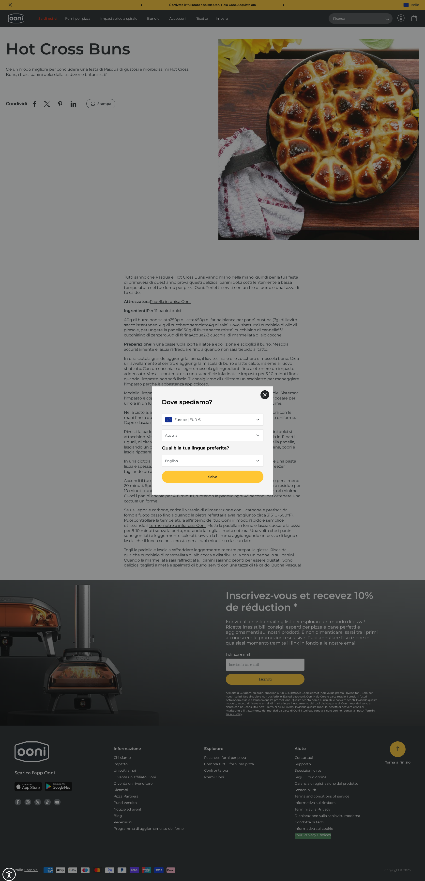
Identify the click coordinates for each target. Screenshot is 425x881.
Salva (212, 477)
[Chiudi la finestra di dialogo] (264, 394)
